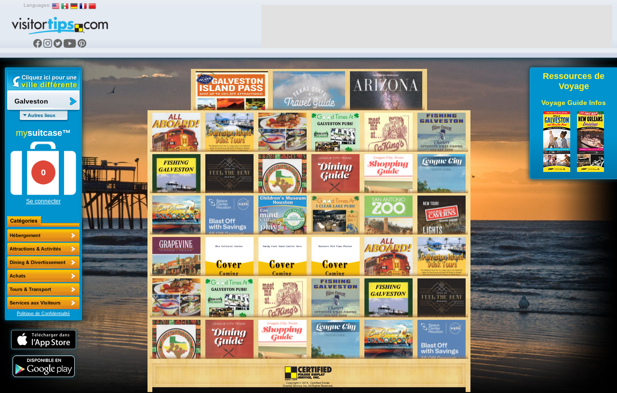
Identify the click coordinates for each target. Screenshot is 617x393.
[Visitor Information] (43, 303)
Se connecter (43, 201)
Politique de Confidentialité (43, 313)
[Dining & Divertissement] (43, 262)
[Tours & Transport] (43, 289)
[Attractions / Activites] (43, 249)
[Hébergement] (43, 235)
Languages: (37, 5)
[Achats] (43, 276)
